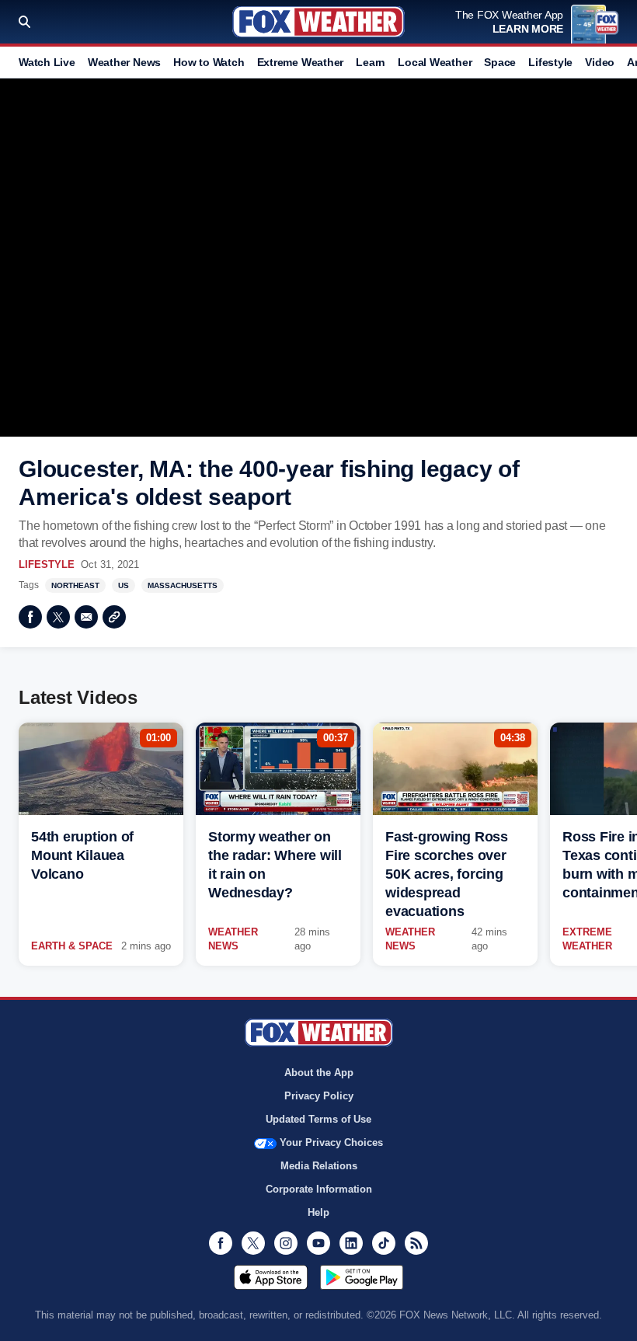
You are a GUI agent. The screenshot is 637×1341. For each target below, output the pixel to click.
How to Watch (208, 62)
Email (86, 617)
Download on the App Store (271, 1277)
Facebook (30, 617)
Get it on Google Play (361, 1277)
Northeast (75, 585)
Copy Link (114, 617)
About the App (318, 1072)
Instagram (286, 1243)
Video (599, 62)
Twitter (58, 617)
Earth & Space (72, 946)
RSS (416, 1243)
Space (500, 62)
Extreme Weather (300, 62)
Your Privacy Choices (331, 1142)
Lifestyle (550, 62)
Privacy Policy (318, 1096)
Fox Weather (318, 21)
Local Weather (435, 62)
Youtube (318, 1243)
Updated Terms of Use (318, 1119)
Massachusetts (183, 585)
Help (318, 1212)
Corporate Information (319, 1189)
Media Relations (318, 1166)
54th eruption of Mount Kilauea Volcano (82, 855)
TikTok (383, 1243)
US (123, 585)
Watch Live (47, 62)
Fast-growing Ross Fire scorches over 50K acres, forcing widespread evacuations (446, 874)
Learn (370, 62)
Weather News (124, 62)
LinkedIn (351, 1243)
